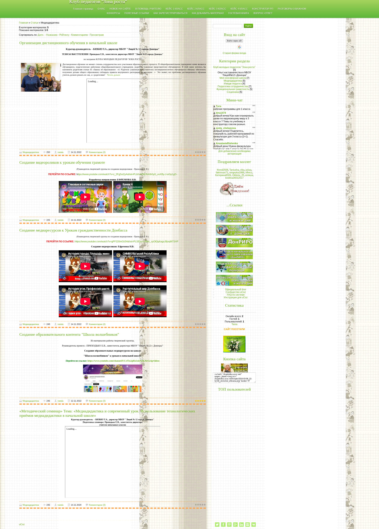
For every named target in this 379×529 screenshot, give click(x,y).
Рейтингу (64, 35)
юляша (249, 175)
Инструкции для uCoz (236, 297)
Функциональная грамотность (232, 89)
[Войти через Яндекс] (234, 47)
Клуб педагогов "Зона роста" (98, 2)
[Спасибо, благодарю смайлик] (234, 344)
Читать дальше (114, 75)
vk (253, 524)
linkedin (241, 524)
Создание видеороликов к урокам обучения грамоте (62, 162)
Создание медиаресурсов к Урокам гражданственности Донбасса (73, 230)
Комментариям (79, 35)
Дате (40, 35)
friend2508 (222, 170)
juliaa (248, 170)
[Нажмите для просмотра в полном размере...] (112, 378)
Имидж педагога (233, 83)
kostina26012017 (234, 178)
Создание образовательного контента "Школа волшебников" (69, 334)
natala (60, 152)
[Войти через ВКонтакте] (224, 47)
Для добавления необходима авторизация (234, 152)
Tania (234, 324)
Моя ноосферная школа (233, 78)
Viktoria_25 (238, 175)
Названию (51, 35)
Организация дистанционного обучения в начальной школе (68, 43)
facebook (223, 524)
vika (242, 170)
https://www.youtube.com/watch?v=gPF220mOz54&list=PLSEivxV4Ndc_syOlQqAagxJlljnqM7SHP (127, 241)
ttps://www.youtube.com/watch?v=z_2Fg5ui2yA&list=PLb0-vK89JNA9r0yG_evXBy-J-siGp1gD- (127, 174)
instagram (247, 524)
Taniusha (234, 170)
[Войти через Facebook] (229, 47)
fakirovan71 (222, 172)
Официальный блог (235, 289)
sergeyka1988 (236, 172)
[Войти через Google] (239, 47)
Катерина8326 (223, 175)
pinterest (229, 524)
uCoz (22, 524)
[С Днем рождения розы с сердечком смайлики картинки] (234, 189)
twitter (217, 524)
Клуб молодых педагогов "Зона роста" (234, 67)
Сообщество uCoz (236, 292)
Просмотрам (97, 35)
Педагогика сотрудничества (233, 86)
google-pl (235, 524)
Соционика (233, 92)
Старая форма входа (234, 53)
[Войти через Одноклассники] (244, 47)
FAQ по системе (236, 295)
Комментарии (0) (97, 152)
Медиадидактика (31, 152)
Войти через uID (234, 41)
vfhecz (248, 172)
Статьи (34, 22)
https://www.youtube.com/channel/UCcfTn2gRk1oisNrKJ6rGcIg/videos (123, 361)
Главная (23, 22)
